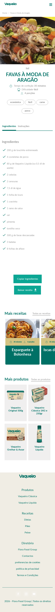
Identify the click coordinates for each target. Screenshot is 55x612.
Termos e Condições (27, 575)
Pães (27, 526)
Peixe (27, 532)
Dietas (27, 520)
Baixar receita (25, 290)
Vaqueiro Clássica (27, 496)
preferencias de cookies (27, 562)
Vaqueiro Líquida (27, 503)
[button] (50, 4)
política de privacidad (27, 569)
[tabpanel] (27, 198)
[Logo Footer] (27, 475)
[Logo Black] (10, 3)
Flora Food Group (27, 549)
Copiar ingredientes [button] (27, 279)
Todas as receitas (41, 313)
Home (4, 13)
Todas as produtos (40, 379)
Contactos (27, 556)
